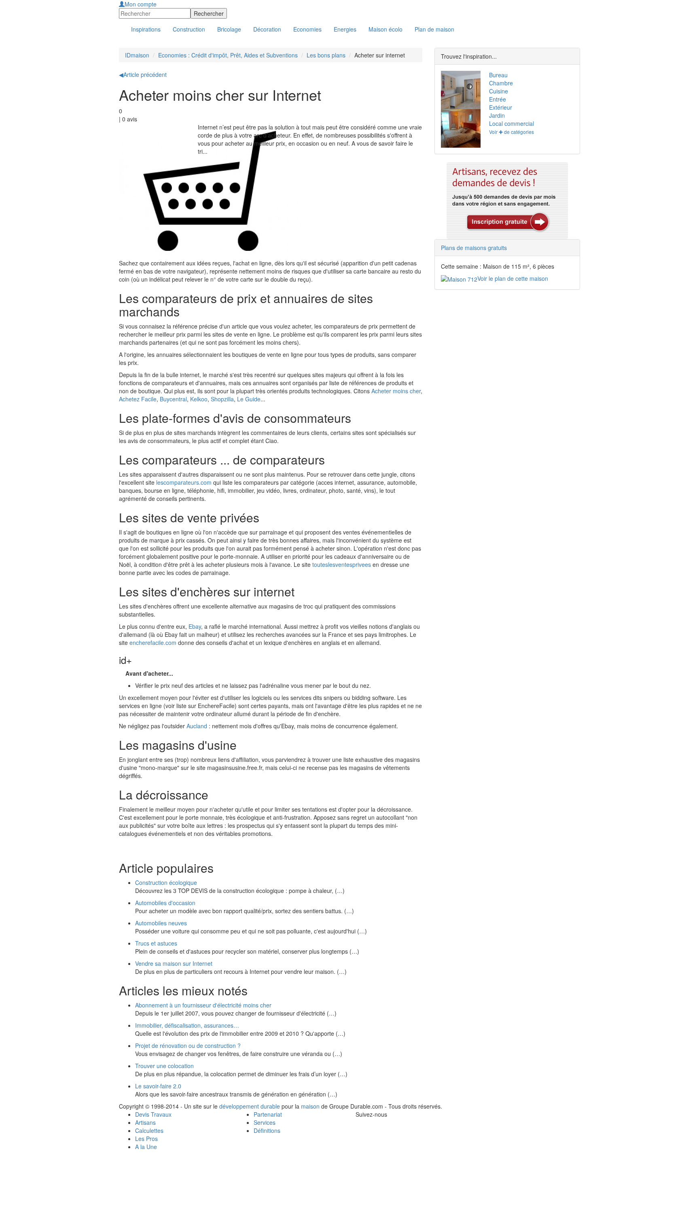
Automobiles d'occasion (165, 903)
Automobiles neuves (161, 923)
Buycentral (173, 399)
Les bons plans (326, 55)
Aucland (197, 726)
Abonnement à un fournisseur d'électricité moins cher (203, 1005)
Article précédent (143, 74)
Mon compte (141, 4)
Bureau (498, 75)
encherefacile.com (152, 642)
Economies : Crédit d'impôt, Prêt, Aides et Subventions (228, 55)
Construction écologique (166, 882)
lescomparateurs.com (184, 482)
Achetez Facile (138, 399)
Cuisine (498, 91)
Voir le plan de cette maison (512, 278)
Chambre (501, 83)
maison (310, 1106)
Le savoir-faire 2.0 (158, 1086)
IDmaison (137, 55)
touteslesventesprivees (341, 564)
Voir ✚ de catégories (511, 131)
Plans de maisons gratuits (474, 248)
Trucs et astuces (156, 943)
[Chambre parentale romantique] (459, 128)
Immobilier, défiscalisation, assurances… (187, 1025)
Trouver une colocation (164, 1066)
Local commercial (511, 123)
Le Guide (249, 399)
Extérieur (500, 107)
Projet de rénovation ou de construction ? (188, 1045)
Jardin (497, 115)
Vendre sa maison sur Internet (173, 963)
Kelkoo (199, 399)
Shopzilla (222, 399)
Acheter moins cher (396, 391)
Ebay (195, 626)
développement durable (249, 1106)
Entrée (497, 99)
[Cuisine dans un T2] (459, 90)
